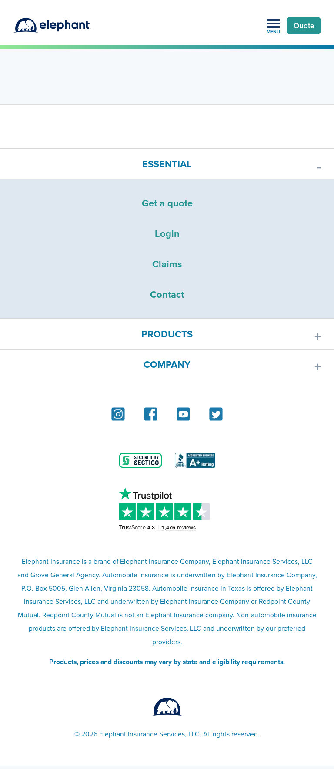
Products (167, 334)
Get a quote (167, 203)
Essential (167, 164)
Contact (167, 294)
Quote (304, 25)
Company (167, 364)
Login (167, 233)
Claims (167, 264)
